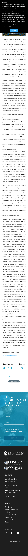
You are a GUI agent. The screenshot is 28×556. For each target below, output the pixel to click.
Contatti (7, 522)
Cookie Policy (14, 550)
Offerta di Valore (10, 515)
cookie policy (22, 6)
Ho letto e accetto (13, 430)
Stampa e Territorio (11, 510)
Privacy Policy (14, 545)
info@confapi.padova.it (13, 490)
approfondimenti (14, 381)
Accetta (14, 30)
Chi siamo (8, 507)
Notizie (7, 512)
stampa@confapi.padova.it (9, 355)
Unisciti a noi (9, 520)
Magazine (8, 517)
